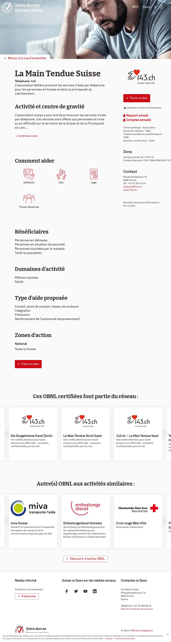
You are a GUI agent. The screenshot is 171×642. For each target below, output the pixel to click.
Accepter (109, 639)
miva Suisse (19, 523)
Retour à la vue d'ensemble (27, 58)
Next (164, 434)
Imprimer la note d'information (144, 108)
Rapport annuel (137, 115)
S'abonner (28, 596)
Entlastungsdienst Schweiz (82, 523)
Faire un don (138, 98)
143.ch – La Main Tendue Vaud (137, 436)
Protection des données (124, 639)
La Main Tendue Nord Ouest (82, 436)
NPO (135, 7)
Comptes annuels (138, 120)
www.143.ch (130, 190)
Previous (6, 434)
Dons (146, 7)
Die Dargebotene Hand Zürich (32, 436)
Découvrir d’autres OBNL (87, 558)
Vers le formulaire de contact (137, 609)
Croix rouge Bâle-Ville (131, 523)
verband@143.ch (132, 187)
